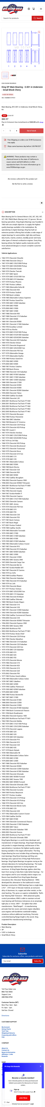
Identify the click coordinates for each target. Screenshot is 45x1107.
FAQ (3, 1037)
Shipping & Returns (8, 1033)
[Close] (40, 1066)
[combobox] (22, 18)
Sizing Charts (6, 1029)
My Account (6, 1027)
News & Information (8, 1052)
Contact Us (5, 1050)
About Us (5, 1048)
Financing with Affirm (9, 1035)
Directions (5, 1016)
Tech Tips (5, 1031)
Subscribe (37, 961)
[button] (22, 183)
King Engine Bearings (9, 83)
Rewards (5, 1056)
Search (39, 18)
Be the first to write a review (22, 184)
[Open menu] (41, 8)
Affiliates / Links (7, 1054)
